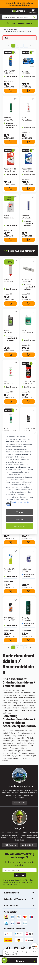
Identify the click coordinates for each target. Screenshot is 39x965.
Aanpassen (19, 519)
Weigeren (19, 512)
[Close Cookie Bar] (35, 433)
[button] (5, 960)
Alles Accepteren (19, 526)
